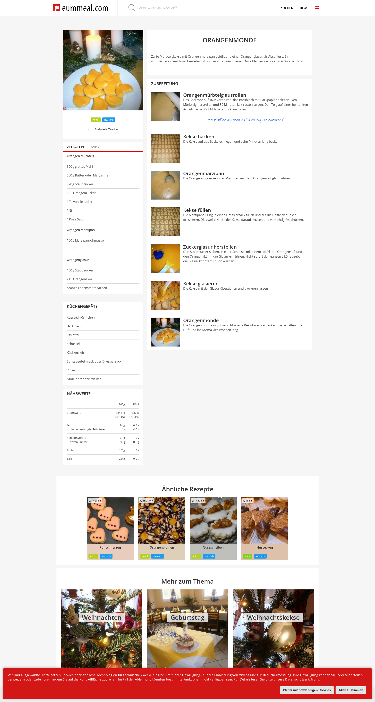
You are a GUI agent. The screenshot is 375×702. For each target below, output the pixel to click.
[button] (317, 8)
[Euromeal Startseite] (80, 8)
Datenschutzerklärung (302, 679)
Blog (304, 8)
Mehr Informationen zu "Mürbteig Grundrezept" (246, 120)
